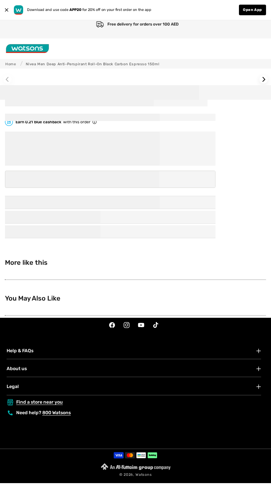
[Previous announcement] (12, 29)
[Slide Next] (263, 79)
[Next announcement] (259, 29)
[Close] (6, 10)
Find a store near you (39, 402)
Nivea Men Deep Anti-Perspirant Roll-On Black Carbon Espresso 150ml (93, 64)
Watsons (144, 475)
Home (10, 64)
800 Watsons (56, 413)
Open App (252, 10)
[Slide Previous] (7, 79)
